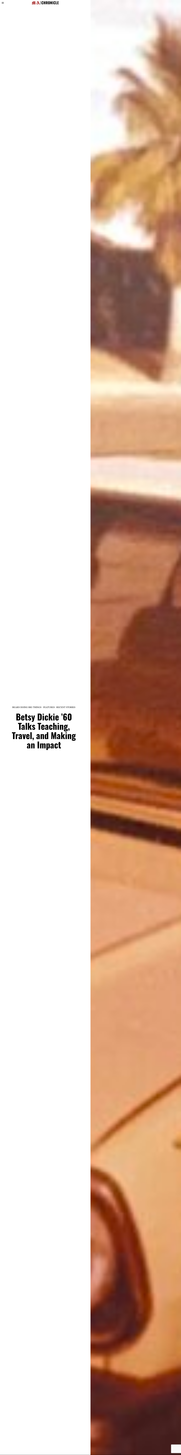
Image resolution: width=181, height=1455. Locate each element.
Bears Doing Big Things (26, 707)
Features (49, 707)
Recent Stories (65, 707)
